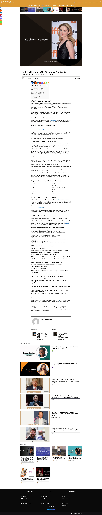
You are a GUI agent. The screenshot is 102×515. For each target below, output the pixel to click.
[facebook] (52, 509)
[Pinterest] (40, 83)
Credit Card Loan (94, 2)
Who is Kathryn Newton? (37, 87)
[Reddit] (36, 83)
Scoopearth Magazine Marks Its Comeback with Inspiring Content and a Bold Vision (43, 458)
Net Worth (85, 2)
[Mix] (44, 83)
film (59, 300)
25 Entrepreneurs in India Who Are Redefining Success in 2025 (59, 458)
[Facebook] (32, 83)
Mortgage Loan (44, 496)
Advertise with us (66, 498)
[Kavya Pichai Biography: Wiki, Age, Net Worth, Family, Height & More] (35, 369)
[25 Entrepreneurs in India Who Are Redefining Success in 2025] (59, 451)
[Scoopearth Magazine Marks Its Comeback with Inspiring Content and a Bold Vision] (43, 451)
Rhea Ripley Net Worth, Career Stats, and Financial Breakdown (74, 458)
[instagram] (54, 509)
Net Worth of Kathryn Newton (38, 93)
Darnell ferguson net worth (26, 494)
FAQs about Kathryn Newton (38, 96)
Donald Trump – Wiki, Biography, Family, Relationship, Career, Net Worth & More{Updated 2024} (65, 381)
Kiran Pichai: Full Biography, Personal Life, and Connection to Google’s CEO (64, 347)
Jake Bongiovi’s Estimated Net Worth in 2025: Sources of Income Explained (43, 479)
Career (63, 496)
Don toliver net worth (24, 496)
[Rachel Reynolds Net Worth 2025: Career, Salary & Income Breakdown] (27, 472)
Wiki (28, 343)
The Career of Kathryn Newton (38, 89)
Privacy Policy (65, 503)
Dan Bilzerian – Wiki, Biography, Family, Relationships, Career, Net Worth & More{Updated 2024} (65, 430)
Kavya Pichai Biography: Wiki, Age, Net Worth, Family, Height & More (64, 364)
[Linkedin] (38, 83)
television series (34, 149)
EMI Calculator (49, 2)
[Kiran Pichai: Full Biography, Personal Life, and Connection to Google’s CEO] (35, 352)
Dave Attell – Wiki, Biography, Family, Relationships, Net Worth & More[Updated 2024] (65, 396)
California (62, 104)
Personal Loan (44, 494)
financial (67, 223)
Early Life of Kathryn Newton (37, 88)
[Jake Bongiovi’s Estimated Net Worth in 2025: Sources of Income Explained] (43, 472)
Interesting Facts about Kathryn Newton (40, 94)
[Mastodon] (42, 83)
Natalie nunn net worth (25, 501)
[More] (48, 83)
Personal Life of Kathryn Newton (38, 92)
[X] (34, 83)
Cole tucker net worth (25, 498)
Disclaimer (64, 505)
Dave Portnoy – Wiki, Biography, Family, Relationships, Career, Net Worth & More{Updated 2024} (65, 413)
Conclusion (34, 97)
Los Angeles (53, 120)
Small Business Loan (45, 501)
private (59, 199)
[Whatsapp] (46, 83)
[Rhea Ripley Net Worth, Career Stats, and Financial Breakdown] (75, 451)
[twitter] (48, 509)
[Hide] (0, 25)
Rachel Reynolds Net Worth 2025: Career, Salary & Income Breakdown (27, 479)
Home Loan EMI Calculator (62, 2)
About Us (64, 494)
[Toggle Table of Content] (47, 85)
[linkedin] (50, 509)
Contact (64, 501)
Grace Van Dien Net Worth (25, 503)
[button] (100, 2)
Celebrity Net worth (75, 2)
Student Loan (44, 498)
